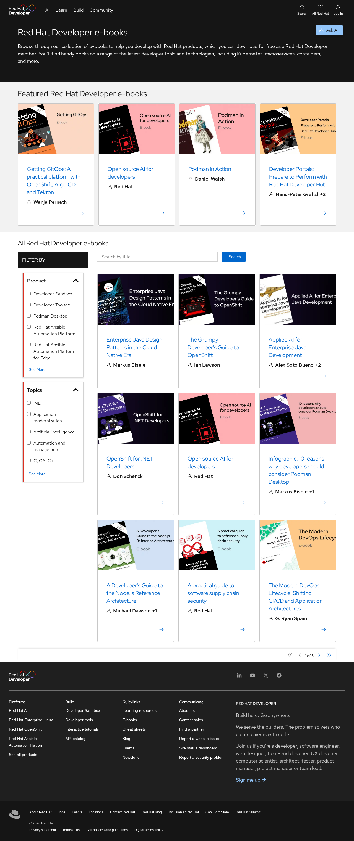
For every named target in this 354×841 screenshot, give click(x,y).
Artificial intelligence (54, 432)
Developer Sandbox (52, 294)
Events (128, 748)
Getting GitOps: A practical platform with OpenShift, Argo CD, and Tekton (53, 180)
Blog (126, 738)
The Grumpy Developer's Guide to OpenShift (213, 347)
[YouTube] (252, 677)
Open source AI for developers (130, 172)
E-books (130, 720)
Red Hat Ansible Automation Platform (54, 330)
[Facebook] (279, 677)
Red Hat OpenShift (25, 729)
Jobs (61, 812)
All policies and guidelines (108, 830)
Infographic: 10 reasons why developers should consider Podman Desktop (296, 470)
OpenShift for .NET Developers (129, 462)
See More (37, 369)
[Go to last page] (329, 655)
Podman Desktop (50, 316)
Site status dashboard (198, 748)
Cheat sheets (134, 729)
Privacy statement (42, 830)
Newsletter (132, 757)
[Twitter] (265, 677)
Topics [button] (34, 390)
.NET (38, 403)
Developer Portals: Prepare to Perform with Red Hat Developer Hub (298, 176)
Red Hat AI (18, 710)
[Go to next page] (319, 655)
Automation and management (49, 446)
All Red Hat (320, 13)
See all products (23, 754)
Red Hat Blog (152, 812)
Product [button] (36, 280)
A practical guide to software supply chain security (213, 593)
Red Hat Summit (248, 812)
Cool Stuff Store (217, 812)
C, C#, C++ (44, 461)
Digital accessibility (148, 830)
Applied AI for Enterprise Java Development (287, 347)
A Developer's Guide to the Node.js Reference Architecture (134, 593)
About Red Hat (40, 812)
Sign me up (249, 780)
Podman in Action (209, 169)
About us (187, 710)
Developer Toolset (51, 305)
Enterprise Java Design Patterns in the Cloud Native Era (134, 347)
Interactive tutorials (82, 729)
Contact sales (191, 720)
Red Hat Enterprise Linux (31, 720)
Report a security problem (202, 757)
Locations (96, 812)
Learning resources (140, 710)
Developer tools (79, 720)
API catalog (75, 738)
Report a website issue (199, 738)
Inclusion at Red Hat (183, 812)
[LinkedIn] (239, 677)
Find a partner (191, 729)
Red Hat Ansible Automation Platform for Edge (54, 351)
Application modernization (47, 417)
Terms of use (72, 830)
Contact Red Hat (122, 812)
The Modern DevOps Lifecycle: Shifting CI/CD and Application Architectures (296, 597)
